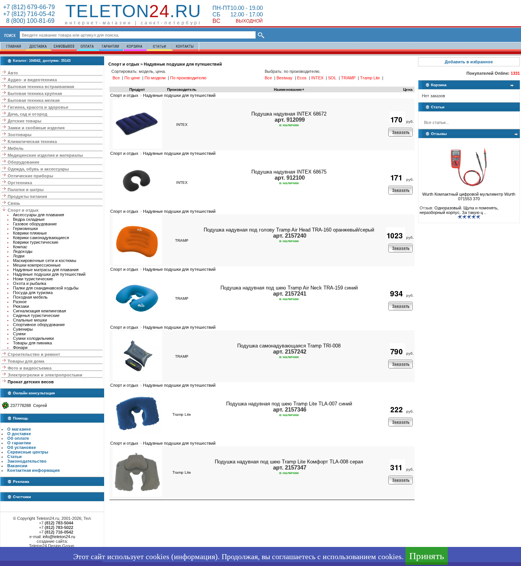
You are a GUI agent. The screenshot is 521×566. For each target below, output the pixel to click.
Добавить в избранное (469, 61)
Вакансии (17, 465)
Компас (20, 246)
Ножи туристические (33, 279)
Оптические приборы (30, 176)
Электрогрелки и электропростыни (45, 375)
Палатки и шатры (25, 189)
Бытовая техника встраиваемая (41, 86)
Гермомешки (25, 228)
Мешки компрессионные (37, 265)
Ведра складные (29, 219)
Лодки (18, 256)
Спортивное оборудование (39, 324)
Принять (426, 556)
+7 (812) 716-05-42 (29, 14)
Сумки (19, 333)
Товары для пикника (32, 343)
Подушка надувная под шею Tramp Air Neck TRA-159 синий (289, 288)
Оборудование (23, 162)
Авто (13, 73)
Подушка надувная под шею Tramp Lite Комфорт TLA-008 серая (289, 462)
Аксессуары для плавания (38, 214)
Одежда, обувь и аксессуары (38, 169)
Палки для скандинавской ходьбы (46, 288)
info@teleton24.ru (59, 536)
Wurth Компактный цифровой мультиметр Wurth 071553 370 (468, 196)
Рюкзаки (21, 306)
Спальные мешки (30, 320)
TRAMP (181, 240)
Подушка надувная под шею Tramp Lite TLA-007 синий (289, 404)
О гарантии (19, 443)
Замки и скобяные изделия (36, 127)
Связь (14, 203)
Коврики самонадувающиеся (41, 237)
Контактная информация (33, 470)
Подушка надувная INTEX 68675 (288, 172)
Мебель (16, 148)
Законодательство (27, 461)
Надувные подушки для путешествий (49, 274)
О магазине (19, 429)
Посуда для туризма (33, 292)
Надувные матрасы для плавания (46, 269)
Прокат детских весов (31, 381)
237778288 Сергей (28, 405)
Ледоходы (22, 251)
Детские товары (24, 121)
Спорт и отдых (23, 210)
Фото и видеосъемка (29, 368)
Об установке (21, 447)
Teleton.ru (133, 11)
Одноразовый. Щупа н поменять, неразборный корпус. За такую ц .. (459, 210)
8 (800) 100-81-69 (29, 21)
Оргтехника (20, 182)
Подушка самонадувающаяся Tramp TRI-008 (289, 346)
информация (194, 556)
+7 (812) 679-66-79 (29, 7)
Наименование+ (289, 89)
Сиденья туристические (36, 315)
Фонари (20, 347)
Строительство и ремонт (34, 354)
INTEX (182, 124)
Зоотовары (19, 134)
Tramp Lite (181, 414)
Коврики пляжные (30, 233)
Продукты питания (27, 196)
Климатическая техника (32, 141)
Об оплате (18, 438)
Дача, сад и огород (27, 114)
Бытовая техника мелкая (33, 100)
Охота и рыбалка (29, 283)
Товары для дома (26, 361)
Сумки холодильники (33, 338)
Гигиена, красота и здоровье (38, 107)
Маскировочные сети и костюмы (44, 260)
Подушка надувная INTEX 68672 (288, 114)
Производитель (181, 89)
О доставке (19, 433)
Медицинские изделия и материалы (45, 155)
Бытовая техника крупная (35, 93)
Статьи (14, 456)
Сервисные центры (27, 452)
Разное (20, 301)
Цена (408, 89)
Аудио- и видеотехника (32, 79)
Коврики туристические (35, 242)
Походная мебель (30, 297)
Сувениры (23, 329)
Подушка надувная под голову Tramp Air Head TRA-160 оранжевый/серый (289, 230)
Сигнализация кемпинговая (39, 311)
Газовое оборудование (35, 224)
